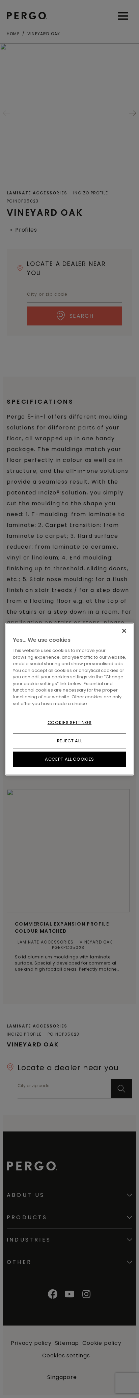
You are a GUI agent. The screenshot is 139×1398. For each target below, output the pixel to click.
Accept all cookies (69, 759)
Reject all (69, 741)
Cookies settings (69, 722)
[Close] (124, 630)
